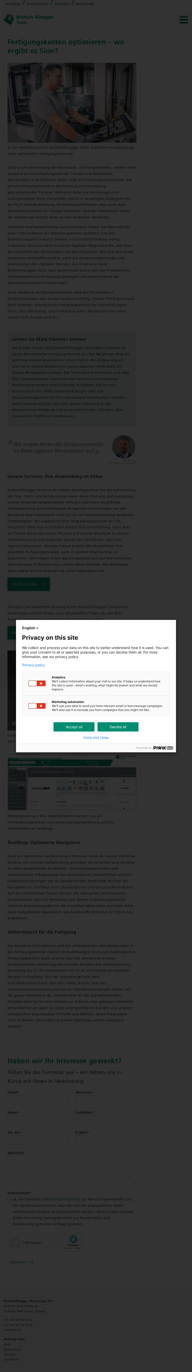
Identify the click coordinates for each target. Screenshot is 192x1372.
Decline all (118, 727)
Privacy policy (33, 665)
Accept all (74, 727)
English (28, 628)
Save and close (96, 738)
